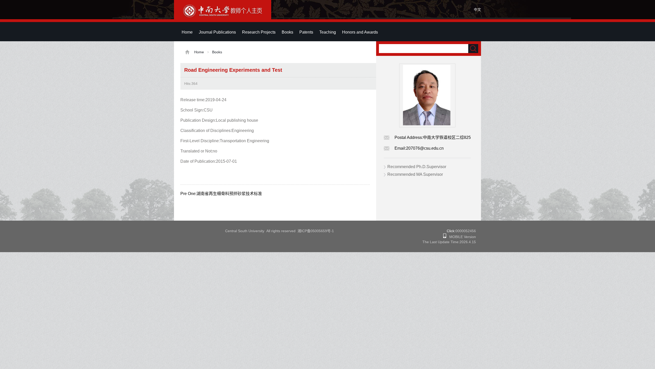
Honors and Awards (360, 32)
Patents (306, 32)
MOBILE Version (461, 237)
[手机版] (444, 237)
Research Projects (259, 32)
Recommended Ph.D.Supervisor (416, 167)
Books (287, 32)
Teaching (327, 32)
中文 (477, 9)
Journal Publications (217, 32)
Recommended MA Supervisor (415, 174)
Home (187, 32)
